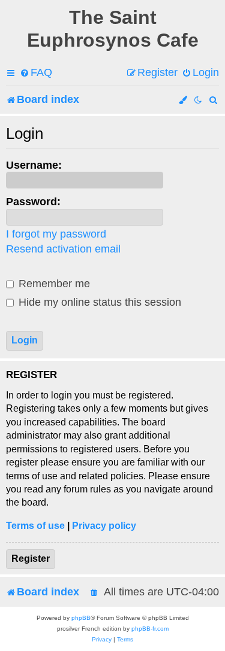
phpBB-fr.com (150, 628)
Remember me (53, 284)
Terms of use (35, 526)
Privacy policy (104, 526)
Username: (34, 165)
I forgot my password (56, 234)
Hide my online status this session (98, 302)
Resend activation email (63, 249)
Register (30, 558)
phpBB (81, 618)
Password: (33, 202)
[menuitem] (36, 72)
